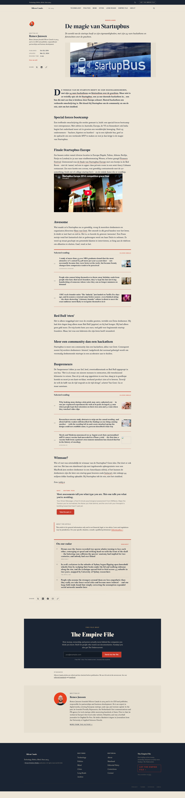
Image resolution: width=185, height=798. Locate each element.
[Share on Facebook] (48, 599)
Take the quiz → (65, 512)
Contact (111, 773)
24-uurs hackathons (78, 93)
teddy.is (62, 482)
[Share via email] (53, 599)
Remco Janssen (38, 36)
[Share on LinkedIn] (41, 67)
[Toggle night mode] (135, 2)
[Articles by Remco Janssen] (34, 26)
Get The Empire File (147, 2)
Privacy (135, 787)
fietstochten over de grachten (104, 93)
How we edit (33, 60)
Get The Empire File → (148, 768)
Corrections (112, 769)
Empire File (123, 8)
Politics (86, 8)
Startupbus (87, 96)
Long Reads (111, 8)
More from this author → (81, 724)
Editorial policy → (117, 530)
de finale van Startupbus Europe (91, 162)
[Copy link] (46, 67)
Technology (75, 8)
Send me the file (112, 655)
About (132, 8)
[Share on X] (37, 67)
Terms (142, 787)
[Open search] (154, 8)
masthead (72, 677)
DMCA (159, 787)
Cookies (151, 787)
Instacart (108, 473)
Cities (101, 8)
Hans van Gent (80, 230)
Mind (95, 8)
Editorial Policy (113, 765)
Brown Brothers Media (32, 763)
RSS (149, 774)
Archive (80, 777)
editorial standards (60, 677)
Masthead (111, 761)
